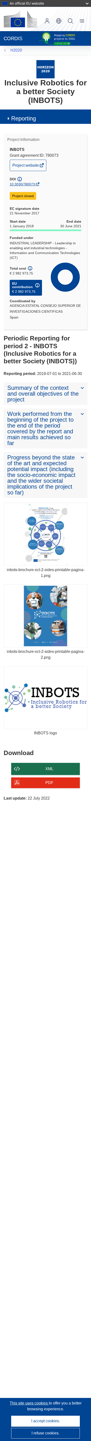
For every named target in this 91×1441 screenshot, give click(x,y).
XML (49, 769)
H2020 (16, 50)
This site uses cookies (29, 1403)
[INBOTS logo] (45, 697)
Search (70, 21)
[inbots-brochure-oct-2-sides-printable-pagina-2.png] (45, 616)
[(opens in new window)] (20, 19)
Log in (47, 21)
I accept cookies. (45, 1421)
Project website (26, 167)
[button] (58, 21)
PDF (49, 783)
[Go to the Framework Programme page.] (45, 69)
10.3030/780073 (22, 184)
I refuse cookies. (45, 1433)
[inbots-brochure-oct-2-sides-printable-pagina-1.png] (45, 534)
